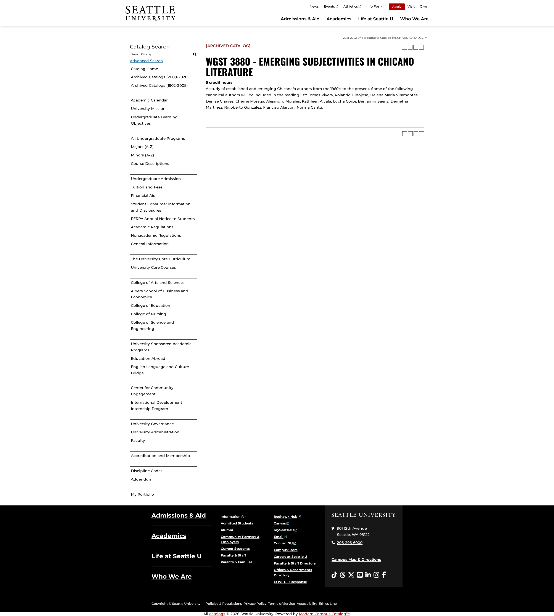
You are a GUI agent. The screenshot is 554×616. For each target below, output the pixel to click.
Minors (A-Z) (142, 155)
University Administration (155, 432)
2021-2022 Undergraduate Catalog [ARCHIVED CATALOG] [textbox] (384, 37)
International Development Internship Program (156, 405)
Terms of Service (281, 604)
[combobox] (385, 37)
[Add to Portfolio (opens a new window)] (404, 47)
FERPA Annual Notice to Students (163, 219)
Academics (339, 18)
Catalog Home (144, 69)
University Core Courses (153, 267)
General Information (150, 244)
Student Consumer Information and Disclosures (161, 207)
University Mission (148, 108)
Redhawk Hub (285, 517)
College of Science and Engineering (152, 325)
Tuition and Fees (147, 187)
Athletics (350, 6)
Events (329, 6)
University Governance (152, 424)
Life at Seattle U (375, 18)
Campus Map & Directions (356, 559)
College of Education (150, 305)
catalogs (217, 614)
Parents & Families (236, 562)
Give (423, 6)
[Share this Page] (410, 47)
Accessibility (307, 604)
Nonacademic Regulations (156, 235)
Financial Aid (143, 195)
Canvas (280, 523)
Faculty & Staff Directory (295, 563)
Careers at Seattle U (290, 557)
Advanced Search (146, 61)
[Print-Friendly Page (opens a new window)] (415, 47)
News (314, 6)
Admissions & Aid (300, 18)
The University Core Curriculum (160, 259)
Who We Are (414, 18)
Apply (396, 7)
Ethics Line (328, 604)
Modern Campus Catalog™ (324, 614)
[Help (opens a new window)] (421, 47)
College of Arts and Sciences (158, 282)
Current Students (235, 549)
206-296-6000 (349, 542)
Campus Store (286, 550)
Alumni (227, 530)
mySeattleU (284, 530)
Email (278, 537)
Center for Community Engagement (152, 391)
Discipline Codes (147, 471)
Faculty (138, 440)
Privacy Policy (255, 604)
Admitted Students (237, 523)
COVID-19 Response (290, 582)
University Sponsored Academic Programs (161, 347)
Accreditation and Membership (160, 456)
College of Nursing (148, 314)
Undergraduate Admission (156, 179)
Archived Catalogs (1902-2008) (159, 85)
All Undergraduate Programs (158, 138)
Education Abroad (148, 358)
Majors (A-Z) (142, 147)
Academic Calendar (149, 100)
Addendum (142, 479)
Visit (411, 6)
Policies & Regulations (224, 604)
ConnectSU (283, 543)
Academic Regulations (152, 227)
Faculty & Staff (233, 555)
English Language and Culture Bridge (160, 370)
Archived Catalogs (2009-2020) (160, 77)
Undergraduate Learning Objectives (154, 120)
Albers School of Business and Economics (159, 294)
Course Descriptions (150, 163)
